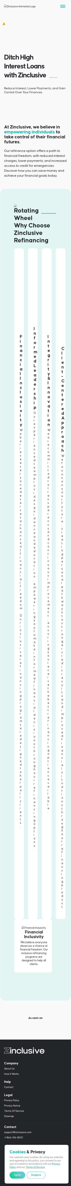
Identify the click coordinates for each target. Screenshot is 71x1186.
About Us (9, 1068)
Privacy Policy (11, 1100)
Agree (17, 1175)
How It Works (11, 1074)
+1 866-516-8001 (13, 1137)
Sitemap (9, 1116)
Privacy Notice (12, 1106)
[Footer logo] (35, 1050)
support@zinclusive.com (18, 1132)
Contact (9, 1087)
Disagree (36, 1175)
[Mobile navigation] (63, 6)
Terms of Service (35, 1167)
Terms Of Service (14, 1111)
